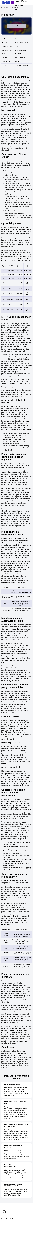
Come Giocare (19, 5)
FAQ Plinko (18, 9)
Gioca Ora (6, 2)
